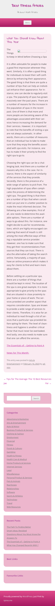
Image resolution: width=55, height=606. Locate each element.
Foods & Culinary (14, 448)
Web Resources (14, 506)
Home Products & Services (19, 463)
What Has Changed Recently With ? (22, 545)
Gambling (11, 452)
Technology (12, 499)
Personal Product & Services (19, 477)
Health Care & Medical (17, 459)
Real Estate (12, 485)
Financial (11, 441)
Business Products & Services (20, 430)
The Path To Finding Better (19, 527)
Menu (27, 22)
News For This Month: (18, 352)
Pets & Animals (13, 481)
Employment (12, 437)
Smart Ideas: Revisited (17, 530)
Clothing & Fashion (15, 433)
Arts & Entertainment (16, 422)
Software (11, 492)
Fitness (10, 444)
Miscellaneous (13, 474)
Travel (9, 503)
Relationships (13, 488)
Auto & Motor (13, 426)
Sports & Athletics (15, 496)
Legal (9, 470)
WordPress (28, 596)
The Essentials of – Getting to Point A (25, 345)
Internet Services (14, 466)
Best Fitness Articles (27, 6)
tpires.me (8, 600)
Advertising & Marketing (18, 419)
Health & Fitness (14, 455)
